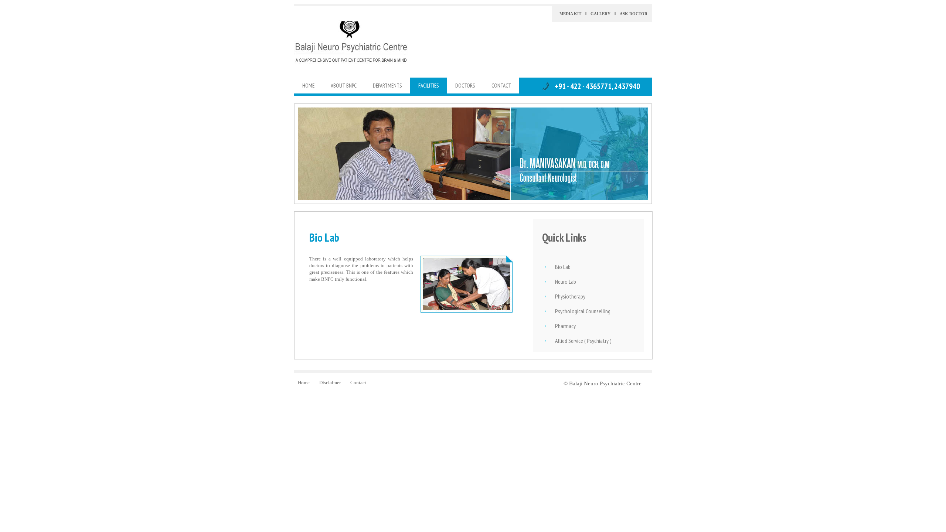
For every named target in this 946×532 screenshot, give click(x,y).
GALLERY (600, 13)
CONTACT (501, 85)
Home (304, 382)
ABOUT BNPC (344, 85)
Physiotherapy (570, 296)
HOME (308, 85)
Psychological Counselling (582, 311)
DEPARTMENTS (387, 85)
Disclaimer (330, 382)
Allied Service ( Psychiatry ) (583, 340)
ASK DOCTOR (633, 13)
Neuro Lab (565, 281)
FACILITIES (428, 85)
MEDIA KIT (570, 13)
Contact (358, 382)
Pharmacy (565, 326)
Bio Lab (563, 266)
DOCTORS (465, 85)
